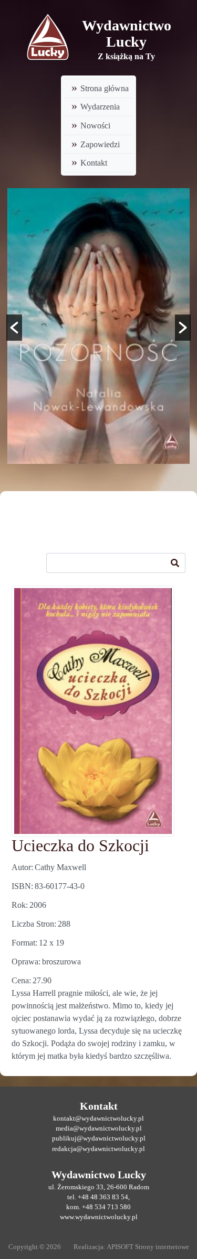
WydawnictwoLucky (126, 33)
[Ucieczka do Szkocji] (93, 711)
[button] (14, 327)
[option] (98, 326)
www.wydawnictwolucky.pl (99, 1217)
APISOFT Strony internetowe (148, 1247)
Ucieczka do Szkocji (80, 845)
